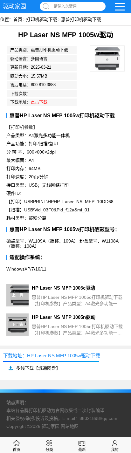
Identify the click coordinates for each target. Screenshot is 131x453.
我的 (115, 450)
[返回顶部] (118, 401)
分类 (49, 450)
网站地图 (70, 426)
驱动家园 (14, 6)
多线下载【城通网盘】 (38, 368)
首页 (17, 19)
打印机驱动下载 (41, 19)
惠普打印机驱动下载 (81, 19)
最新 (82, 450)
